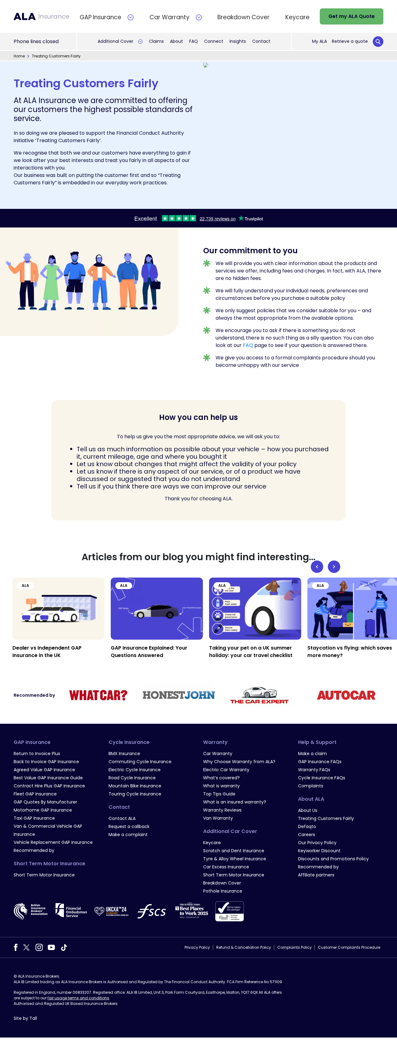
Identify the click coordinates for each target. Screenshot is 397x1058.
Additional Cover (115, 41)
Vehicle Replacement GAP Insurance (53, 842)
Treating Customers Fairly (326, 818)
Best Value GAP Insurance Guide (48, 778)
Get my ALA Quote (351, 16)
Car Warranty (217, 753)
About (176, 41)
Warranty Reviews (222, 810)
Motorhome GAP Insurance (43, 810)
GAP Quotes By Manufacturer (45, 802)
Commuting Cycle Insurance (140, 762)
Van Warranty (218, 818)
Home (19, 56)
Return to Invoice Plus (37, 753)
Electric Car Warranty (226, 770)
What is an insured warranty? (234, 802)
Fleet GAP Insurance (35, 794)
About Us (307, 810)
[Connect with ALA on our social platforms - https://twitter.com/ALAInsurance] (26, 947)
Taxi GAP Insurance (34, 818)
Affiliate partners (316, 875)
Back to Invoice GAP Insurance (46, 762)
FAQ (193, 41)
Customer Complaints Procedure (349, 947)
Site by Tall (25, 1018)
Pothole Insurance (222, 891)
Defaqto (307, 826)
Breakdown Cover (222, 883)
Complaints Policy (294, 947)
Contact (261, 41)
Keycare (212, 843)
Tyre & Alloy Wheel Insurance (234, 859)
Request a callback (129, 826)
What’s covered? (221, 778)
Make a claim (312, 753)
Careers (306, 834)
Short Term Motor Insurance (44, 875)
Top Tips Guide (219, 794)
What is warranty (221, 786)
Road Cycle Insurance (132, 778)
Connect (213, 41)
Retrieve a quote (350, 41)
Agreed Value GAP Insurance (44, 770)
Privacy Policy (197, 947)
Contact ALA (122, 818)
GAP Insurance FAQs (319, 762)
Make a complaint (128, 834)
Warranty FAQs (314, 770)
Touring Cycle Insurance (135, 794)
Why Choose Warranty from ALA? (239, 762)
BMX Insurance (124, 753)
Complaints (310, 786)
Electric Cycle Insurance (135, 770)
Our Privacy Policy (317, 843)
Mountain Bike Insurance (135, 786)
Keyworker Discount (319, 851)
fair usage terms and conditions (78, 998)
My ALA (319, 41)
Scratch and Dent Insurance (233, 851)
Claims (156, 41)
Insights (238, 41)
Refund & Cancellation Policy (243, 947)
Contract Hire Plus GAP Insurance (49, 786)
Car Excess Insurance (226, 867)
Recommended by (34, 850)
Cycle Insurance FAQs (321, 778)
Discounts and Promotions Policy (333, 859)
